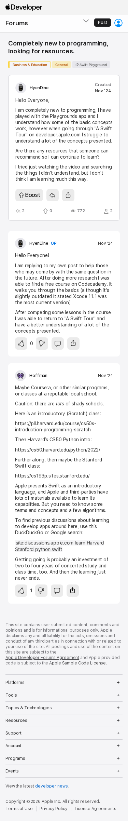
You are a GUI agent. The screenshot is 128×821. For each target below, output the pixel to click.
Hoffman (38, 375)
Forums (16, 23)
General (61, 65)
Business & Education (30, 65)
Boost (32, 194)
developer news (51, 786)
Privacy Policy (53, 808)
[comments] (58, 343)
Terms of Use (19, 808)
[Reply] (52, 195)
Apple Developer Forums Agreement (42, 657)
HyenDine (39, 87)
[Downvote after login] (42, 343)
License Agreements (95, 808)
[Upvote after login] (21, 343)
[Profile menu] (118, 23)
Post (102, 22)
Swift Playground (92, 65)
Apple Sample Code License (77, 663)
